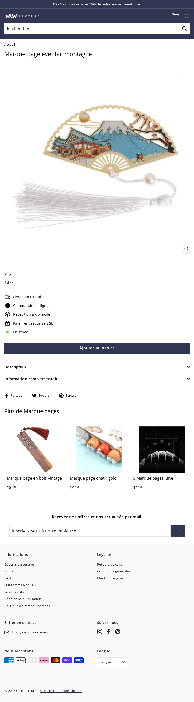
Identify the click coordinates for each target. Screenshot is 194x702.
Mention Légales (110, 578)
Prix (7, 274)
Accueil (9, 44)
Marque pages (41, 411)
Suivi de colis (14, 592)
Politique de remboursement (27, 606)
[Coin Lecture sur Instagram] (99, 631)
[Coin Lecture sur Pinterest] (117, 631)
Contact (10, 571)
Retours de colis (109, 564)
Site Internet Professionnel (61, 690)
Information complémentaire (32, 378)
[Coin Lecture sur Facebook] (108, 631)
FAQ (7, 578)
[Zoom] (186, 248)
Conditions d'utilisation (22, 599)
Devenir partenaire (19, 564)
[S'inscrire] (178, 531)
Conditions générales (113, 571)
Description (15, 366)
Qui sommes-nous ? (20, 585)
